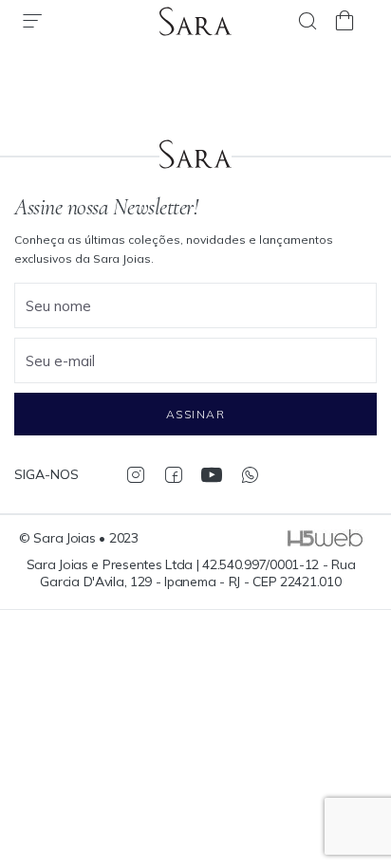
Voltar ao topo (367, 768)
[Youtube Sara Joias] (211, 474)
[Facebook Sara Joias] (173, 474)
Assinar (195, 414)
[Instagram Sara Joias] (135, 474)
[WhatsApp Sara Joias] (249, 474)
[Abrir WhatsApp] (343, 820)
